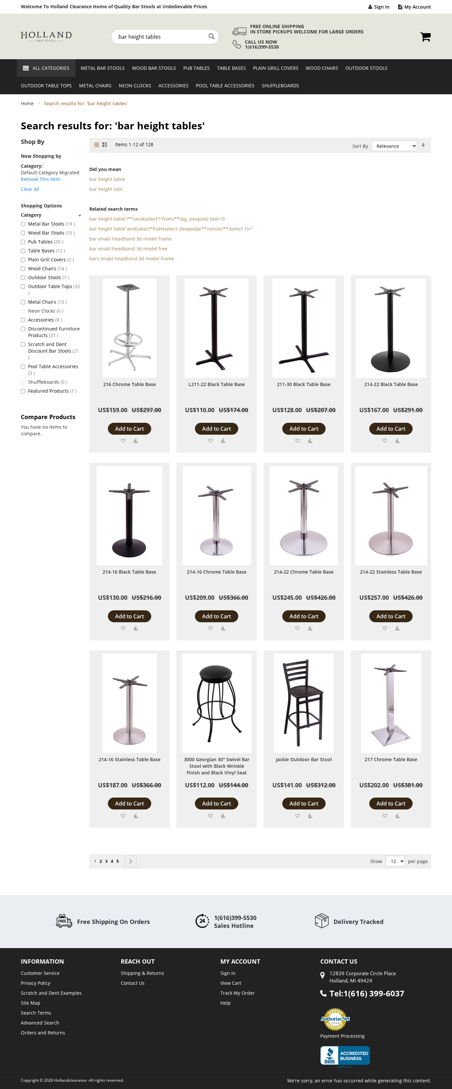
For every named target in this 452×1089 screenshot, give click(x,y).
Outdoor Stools (48, 277)
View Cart (230, 983)
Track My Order (237, 993)
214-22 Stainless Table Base (391, 572)
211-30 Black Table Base (304, 384)
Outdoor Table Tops (54, 289)
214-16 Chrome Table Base (217, 572)
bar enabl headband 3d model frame (130, 239)
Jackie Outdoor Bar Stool (304, 759)
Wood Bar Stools (51, 233)
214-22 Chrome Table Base (304, 572)
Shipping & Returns (142, 973)
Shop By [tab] (32, 142)
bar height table (107, 179)
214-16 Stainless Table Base (129, 759)
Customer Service (40, 973)
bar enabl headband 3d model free (128, 248)
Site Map (30, 1003)
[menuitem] (101, 68)
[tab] (51, 214)
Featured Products (52, 391)
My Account (417, 7)
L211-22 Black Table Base (217, 384)
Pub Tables (45, 242)
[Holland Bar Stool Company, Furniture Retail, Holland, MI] (345, 1057)
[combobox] (165, 36)
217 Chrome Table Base (391, 759)
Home (28, 103)
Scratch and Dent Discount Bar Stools (53, 350)
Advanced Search (40, 1023)
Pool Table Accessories (53, 369)
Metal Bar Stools (51, 224)
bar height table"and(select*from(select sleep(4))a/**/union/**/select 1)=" (171, 229)
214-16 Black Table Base (129, 572)
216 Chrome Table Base (129, 384)
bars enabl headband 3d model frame (131, 258)
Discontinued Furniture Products (54, 332)
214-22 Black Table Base (391, 384)
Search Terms (36, 1013)
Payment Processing (342, 1036)
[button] (123, 440)
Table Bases (46, 250)
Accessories (45, 320)
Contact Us (133, 983)
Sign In (381, 7)
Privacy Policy (35, 983)
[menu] (226, 76)
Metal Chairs (47, 302)
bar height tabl (105, 189)
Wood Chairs (47, 268)
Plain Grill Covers (51, 259)
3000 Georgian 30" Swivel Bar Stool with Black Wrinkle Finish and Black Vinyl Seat (216, 766)
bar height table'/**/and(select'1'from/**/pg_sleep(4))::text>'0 (157, 219)
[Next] (131, 861)
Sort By (360, 146)
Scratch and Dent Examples (51, 993)
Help (225, 1003)
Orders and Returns (43, 1032)
